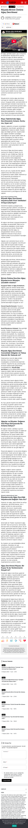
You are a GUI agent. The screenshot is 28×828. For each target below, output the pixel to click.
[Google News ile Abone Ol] (6, 23)
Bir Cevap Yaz (7, 743)
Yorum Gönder (6, 780)
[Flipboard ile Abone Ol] (16, 23)
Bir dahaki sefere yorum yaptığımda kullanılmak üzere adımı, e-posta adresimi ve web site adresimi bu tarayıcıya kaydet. (13, 775)
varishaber (8, 17)
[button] (22, 2)
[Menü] (2, 2)
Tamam (14, 825)
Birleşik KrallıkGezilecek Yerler (9, 495)
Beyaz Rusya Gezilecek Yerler (9, 196)
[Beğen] (2, 27)
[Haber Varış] (10, 2)
